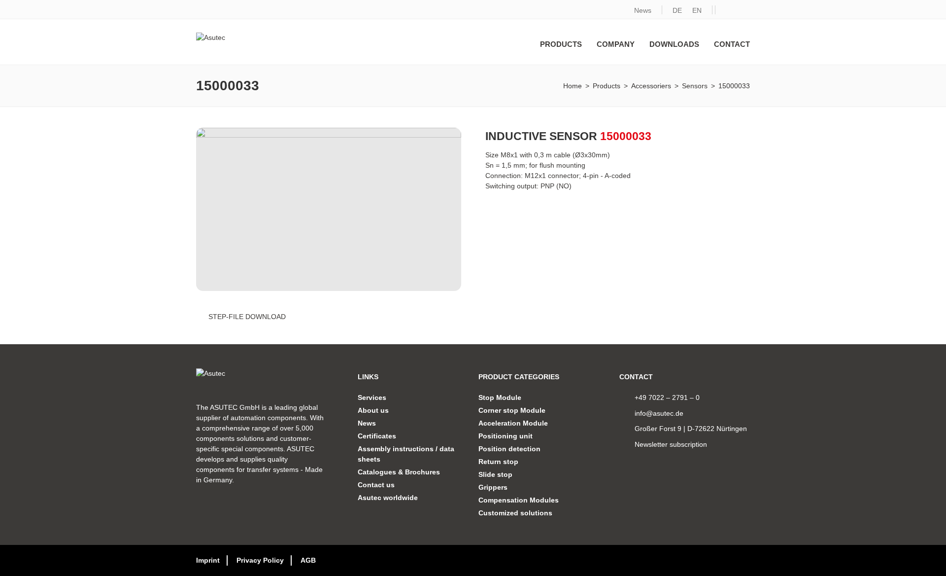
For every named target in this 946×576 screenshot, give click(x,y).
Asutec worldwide (388, 498)
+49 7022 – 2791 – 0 (667, 397)
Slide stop (495, 474)
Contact (732, 44)
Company (616, 44)
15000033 (734, 86)
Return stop (498, 462)
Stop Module (499, 397)
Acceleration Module (513, 423)
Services (372, 397)
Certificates (377, 436)
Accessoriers (651, 86)
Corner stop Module (511, 410)
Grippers (492, 487)
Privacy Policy (260, 560)
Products (561, 44)
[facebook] (741, 10)
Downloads (674, 44)
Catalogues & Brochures (399, 472)
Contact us (376, 485)
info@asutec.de (659, 413)
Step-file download (247, 317)
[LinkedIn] (724, 10)
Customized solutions (515, 513)
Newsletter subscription (671, 444)
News (642, 10)
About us (373, 410)
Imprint (208, 560)
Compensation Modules (518, 500)
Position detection (509, 449)
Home (572, 86)
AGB (308, 560)
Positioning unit (505, 436)
